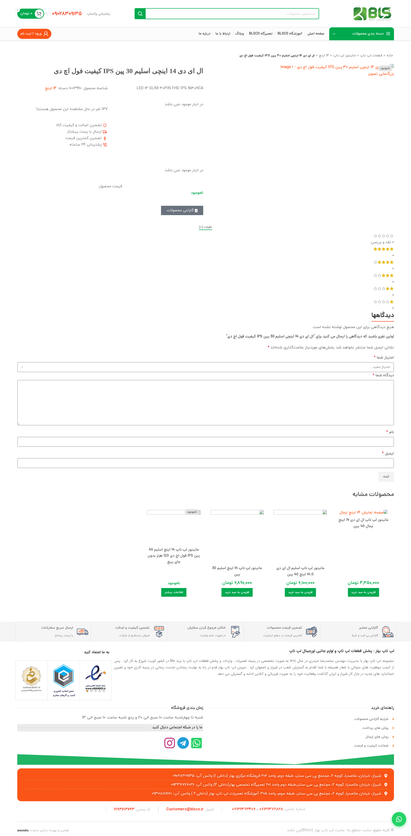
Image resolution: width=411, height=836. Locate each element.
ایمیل (388, 453)
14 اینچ (324, 55)
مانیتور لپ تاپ (344, 55)
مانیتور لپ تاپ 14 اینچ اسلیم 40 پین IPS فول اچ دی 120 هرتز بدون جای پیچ (174, 556)
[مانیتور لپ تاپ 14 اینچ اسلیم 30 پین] (237, 535)
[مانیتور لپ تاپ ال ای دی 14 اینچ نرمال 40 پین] (363, 511)
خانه (390, 55)
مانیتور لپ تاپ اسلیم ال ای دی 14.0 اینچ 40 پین (300, 571)
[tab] (205, 227)
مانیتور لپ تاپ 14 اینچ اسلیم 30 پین (237, 571)
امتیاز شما (384, 357)
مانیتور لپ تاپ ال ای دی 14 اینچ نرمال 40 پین (363, 523)
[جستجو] (140, 13)
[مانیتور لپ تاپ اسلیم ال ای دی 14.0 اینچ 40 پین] (300, 535)
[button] (363, 592)
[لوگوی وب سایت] (372, 13)
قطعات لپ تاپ (371, 55)
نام (390, 432)
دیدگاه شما (383, 375)
